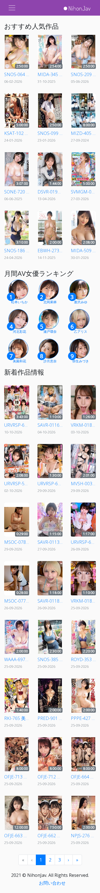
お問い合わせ (52, 883)
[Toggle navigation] (11, 8)
